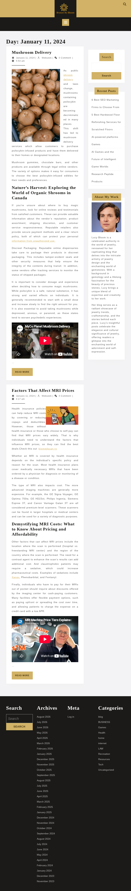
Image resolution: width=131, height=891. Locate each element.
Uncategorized (106, 769)
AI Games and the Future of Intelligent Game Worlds (104, 159)
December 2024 (45, 817)
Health (101, 732)
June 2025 (42, 791)
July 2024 (42, 844)
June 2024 (42, 849)
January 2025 (44, 812)
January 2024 (44, 870)
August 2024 (43, 838)
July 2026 (42, 722)
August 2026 (43, 716)
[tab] (65, 22)
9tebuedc (47, 58)
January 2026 (44, 754)
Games (102, 727)
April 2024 (42, 860)
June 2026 (42, 727)
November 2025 (45, 764)
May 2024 (42, 854)
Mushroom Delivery (32, 52)
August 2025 (43, 780)
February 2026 (45, 748)
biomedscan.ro (48, 448)
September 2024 (46, 833)
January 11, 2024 (25, 58)
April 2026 (42, 738)
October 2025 (44, 769)
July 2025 (42, 785)
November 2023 (45, 881)
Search (106, 57)
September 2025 (46, 775)
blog (100, 716)
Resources (104, 759)
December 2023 (45, 876)
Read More (24, 373)
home (101, 738)
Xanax (15, 577)
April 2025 (42, 796)
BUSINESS (104, 722)
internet (102, 743)
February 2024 (45, 865)
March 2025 (43, 801)
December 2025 (45, 759)
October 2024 (44, 828)
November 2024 (45, 823)
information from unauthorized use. (33, 240)
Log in (71, 716)
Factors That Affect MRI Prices (43, 390)
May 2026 (42, 732)
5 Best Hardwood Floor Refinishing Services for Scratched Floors (106, 122)
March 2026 (43, 743)
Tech (100, 764)
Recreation (104, 754)
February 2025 (45, 807)
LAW (100, 748)
